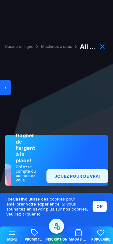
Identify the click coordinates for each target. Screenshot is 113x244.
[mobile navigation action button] (56, 226)
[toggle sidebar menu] (5, 87)
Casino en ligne (19, 46)
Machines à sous (56, 46)
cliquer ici (31, 213)
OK (99, 206)
